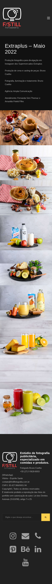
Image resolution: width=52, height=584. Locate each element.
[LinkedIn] (38, 549)
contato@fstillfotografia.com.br (16, 482)
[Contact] (25, 536)
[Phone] (38, 536)
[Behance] (25, 549)
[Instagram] (13, 536)
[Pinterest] (13, 549)
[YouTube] (25, 563)
